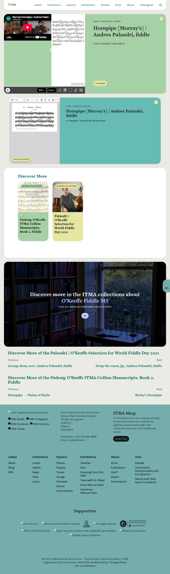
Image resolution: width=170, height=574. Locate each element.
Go (85, 315)
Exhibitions (88, 4)
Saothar (85, 463)
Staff (114, 472)
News (11, 463)
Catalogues (147, 4)
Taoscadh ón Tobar (92, 480)
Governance (118, 481)
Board (115, 477)
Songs (60, 477)
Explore (71, 4)
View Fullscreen (21, 159)
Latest (37, 4)
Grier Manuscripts (92, 485)
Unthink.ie (89, 565)
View (35, 477)
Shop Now (121, 438)
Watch (36, 467)
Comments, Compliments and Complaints (147, 471)
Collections (54, 4)
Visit (138, 457)
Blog (11, 467)
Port (83, 467)
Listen (36, 463)
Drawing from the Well (91, 474)
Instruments (64, 491)
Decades (61, 481)
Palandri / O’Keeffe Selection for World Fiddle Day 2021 (104, 353)
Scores (117, 21)
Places (60, 463)
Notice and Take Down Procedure (145, 480)
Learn (36, 481)
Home (96, 21)
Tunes (60, 472)
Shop (118, 4)
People (60, 467)
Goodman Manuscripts (88, 491)
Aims (114, 463)
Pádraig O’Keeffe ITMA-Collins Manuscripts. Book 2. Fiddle (81, 380)
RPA (10, 472)
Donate (105, 4)
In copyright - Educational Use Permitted (85, 120)
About (130, 4)
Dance (60, 486)
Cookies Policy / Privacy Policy (109, 562)
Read (35, 472)
